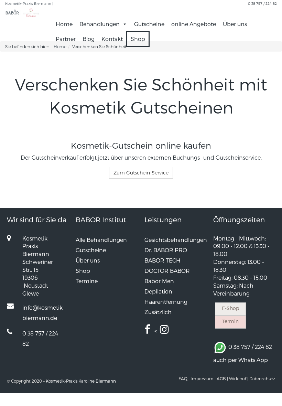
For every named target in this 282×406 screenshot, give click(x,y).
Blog (89, 38)
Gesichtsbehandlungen (175, 239)
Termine (87, 281)
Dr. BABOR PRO (165, 250)
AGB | (222, 378)
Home (64, 24)
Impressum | (203, 378)
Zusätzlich (158, 312)
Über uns (235, 24)
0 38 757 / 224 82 (262, 3)
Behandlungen (99, 24)
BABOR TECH (162, 260)
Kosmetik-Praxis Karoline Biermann (81, 380)
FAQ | (183, 378)
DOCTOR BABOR (167, 270)
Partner (66, 38)
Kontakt (112, 38)
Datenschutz (262, 378)
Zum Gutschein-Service (141, 172)
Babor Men (159, 281)
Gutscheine (149, 24)
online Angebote (193, 24)
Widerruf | (238, 378)
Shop (138, 38)
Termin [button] (230, 321)
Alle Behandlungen (101, 239)
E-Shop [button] (230, 308)
